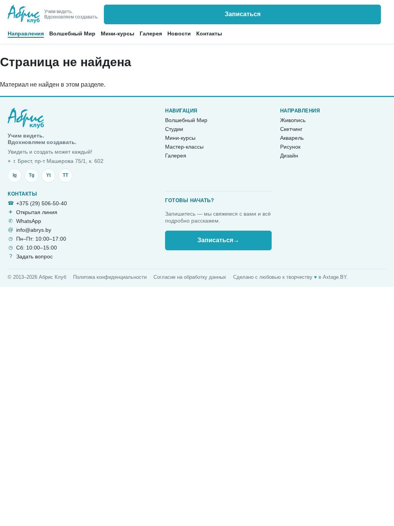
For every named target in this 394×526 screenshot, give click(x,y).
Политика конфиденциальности (110, 277)
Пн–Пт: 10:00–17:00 (41, 239)
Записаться (242, 14)
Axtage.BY (334, 277)
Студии (174, 129)
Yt (48, 175)
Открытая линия (36, 212)
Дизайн (289, 155)
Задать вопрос (34, 256)
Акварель (292, 138)
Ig (15, 175)
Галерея (151, 33)
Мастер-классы (184, 147)
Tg (31, 175)
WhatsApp (28, 221)
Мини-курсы (117, 33)
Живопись (293, 120)
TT (65, 175)
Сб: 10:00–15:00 (36, 248)
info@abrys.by (33, 230)
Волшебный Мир (72, 33)
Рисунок (290, 147)
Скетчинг (291, 129)
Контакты (209, 33)
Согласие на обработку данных (190, 277)
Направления (26, 33)
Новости (179, 33)
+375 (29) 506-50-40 (41, 203)
